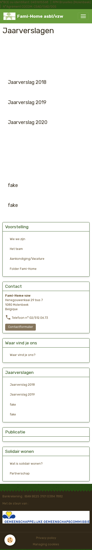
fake (13, 185)
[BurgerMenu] (83, 16)
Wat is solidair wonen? (26, 463)
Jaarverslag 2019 (27, 102)
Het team (16, 249)
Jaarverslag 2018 (27, 82)
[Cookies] (9, 540)
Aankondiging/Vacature (27, 258)
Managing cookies (46, 544)
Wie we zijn (17, 239)
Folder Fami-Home (23, 269)
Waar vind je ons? (23, 355)
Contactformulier (20, 327)
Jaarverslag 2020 (27, 122)
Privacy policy (46, 538)
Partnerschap (20, 473)
